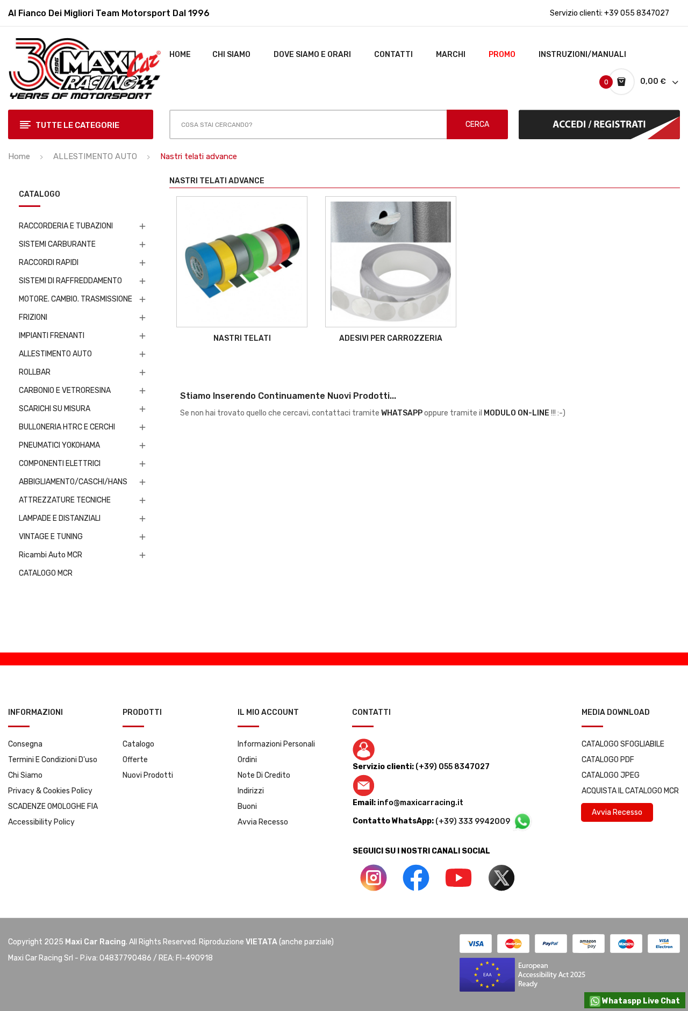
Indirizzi (251, 790)
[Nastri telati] (241, 261)
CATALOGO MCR (46, 573)
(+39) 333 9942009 (473, 821)
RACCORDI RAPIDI (48, 262)
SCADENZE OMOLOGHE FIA (53, 806)
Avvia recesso (263, 822)
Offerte (135, 759)
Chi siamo (25, 775)
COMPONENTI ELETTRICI (60, 463)
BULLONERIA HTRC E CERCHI (67, 427)
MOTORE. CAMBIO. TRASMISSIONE (75, 299)
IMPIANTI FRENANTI (51, 335)
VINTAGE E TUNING (51, 536)
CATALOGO (39, 195)
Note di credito (264, 775)
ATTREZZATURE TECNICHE (65, 500)
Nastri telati (242, 338)
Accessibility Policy (41, 822)
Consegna (25, 744)
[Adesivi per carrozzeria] (390, 261)
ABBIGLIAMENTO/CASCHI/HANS (73, 481)
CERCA (477, 124)
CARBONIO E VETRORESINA (65, 390)
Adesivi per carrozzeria (390, 338)
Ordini (247, 759)
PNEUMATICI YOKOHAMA (59, 445)
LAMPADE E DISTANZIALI (60, 518)
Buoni (247, 806)
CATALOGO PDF (608, 759)
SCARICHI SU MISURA (54, 408)
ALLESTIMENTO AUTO (55, 353)
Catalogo (138, 744)
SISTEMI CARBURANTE (57, 244)
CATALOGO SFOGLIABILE (623, 744)
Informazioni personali (276, 744)
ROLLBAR (35, 372)
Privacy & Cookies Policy (50, 790)
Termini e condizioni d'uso (52, 759)
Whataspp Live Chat (640, 1001)
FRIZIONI (33, 317)
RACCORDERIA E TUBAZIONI (66, 226)
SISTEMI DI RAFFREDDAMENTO (70, 280)
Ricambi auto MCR (50, 555)
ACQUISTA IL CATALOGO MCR (630, 790)
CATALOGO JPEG (611, 775)
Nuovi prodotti (148, 775)
